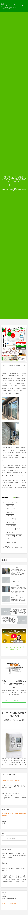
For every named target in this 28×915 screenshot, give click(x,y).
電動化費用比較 (6, 690)
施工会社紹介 (15, 694)
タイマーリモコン (11, 528)
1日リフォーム (11, 512)
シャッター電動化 (11, 518)
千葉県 (17, 502)
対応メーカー (16, 690)
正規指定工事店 (11, 535)
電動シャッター (10, 505)
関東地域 (19, 535)
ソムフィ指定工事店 (12, 525)
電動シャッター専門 (12, 542)
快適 (19, 528)
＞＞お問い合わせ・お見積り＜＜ (10, 780)
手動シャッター (11, 532)
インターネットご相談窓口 (9, 904)
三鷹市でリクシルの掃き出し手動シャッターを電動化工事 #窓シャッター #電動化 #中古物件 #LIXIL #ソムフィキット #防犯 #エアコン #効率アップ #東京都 (18, 572)
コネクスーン (10, 515)
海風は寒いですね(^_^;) (16, 581)
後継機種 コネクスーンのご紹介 (14, 720)
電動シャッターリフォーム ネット (8, 5)
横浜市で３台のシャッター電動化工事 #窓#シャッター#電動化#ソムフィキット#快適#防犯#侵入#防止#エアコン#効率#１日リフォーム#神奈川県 (18, 590)
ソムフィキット (13, 185)
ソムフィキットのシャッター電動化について (14, 648)
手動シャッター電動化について (14, 700)
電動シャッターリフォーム (12, 508)
